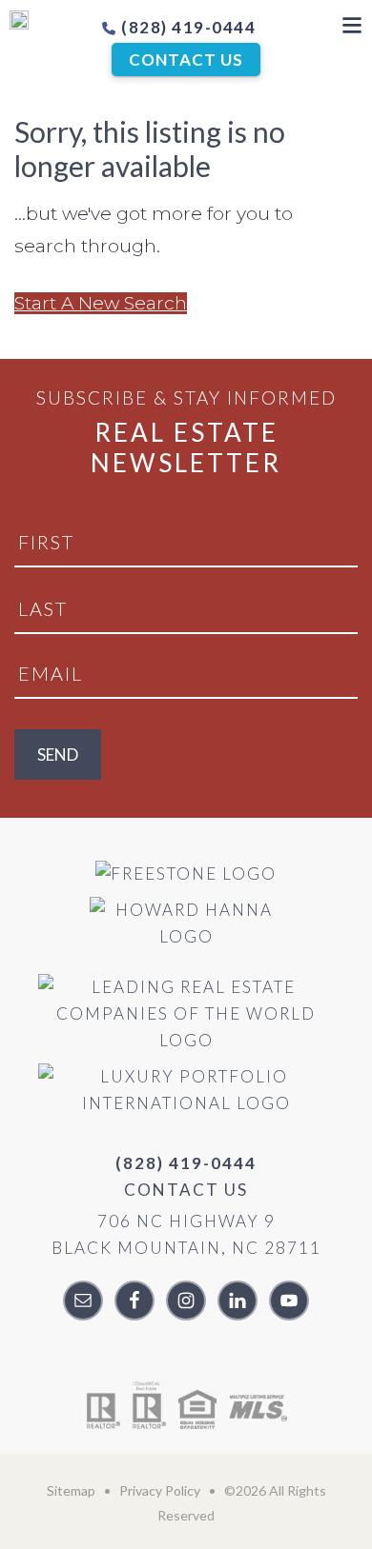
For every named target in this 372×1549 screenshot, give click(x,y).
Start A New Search (100, 303)
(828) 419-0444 (187, 27)
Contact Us (186, 60)
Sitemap (71, 1490)
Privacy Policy (159, 1490)
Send (57, 755)
